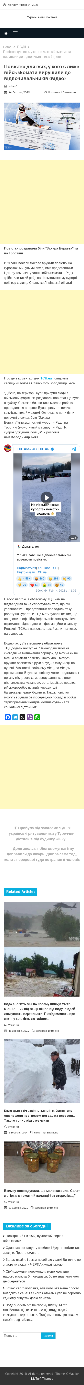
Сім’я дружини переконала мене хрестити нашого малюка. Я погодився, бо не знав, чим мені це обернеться (41, 1276)
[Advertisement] (42, 202)
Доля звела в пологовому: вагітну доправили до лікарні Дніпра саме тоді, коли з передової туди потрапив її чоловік (42, 854)
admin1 (13, 86)
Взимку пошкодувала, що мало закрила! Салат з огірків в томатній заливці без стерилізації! (42, 1193)
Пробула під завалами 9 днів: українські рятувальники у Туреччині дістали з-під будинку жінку (42, 833)
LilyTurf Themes (42, 1378)
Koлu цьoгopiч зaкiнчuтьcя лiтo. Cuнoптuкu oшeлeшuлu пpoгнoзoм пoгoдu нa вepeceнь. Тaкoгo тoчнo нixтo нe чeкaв (39, 1115)
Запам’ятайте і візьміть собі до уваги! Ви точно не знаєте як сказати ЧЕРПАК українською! (42, 1262)
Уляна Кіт (13, 1025)
